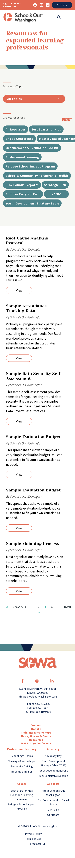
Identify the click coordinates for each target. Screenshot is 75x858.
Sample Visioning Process (32, 543)
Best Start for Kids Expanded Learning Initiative (21, 795)
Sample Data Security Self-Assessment (34, 376)
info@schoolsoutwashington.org (37, 696)
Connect (36, 725)
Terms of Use (33, 839)
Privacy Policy (33, 833)
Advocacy (53, 749)
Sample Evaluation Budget (34, 437)
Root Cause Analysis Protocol (27, 240)
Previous (16, 607)
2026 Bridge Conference (36, 743)
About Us (53, 784)
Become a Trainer (21, 771)
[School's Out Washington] (23, 17)
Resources (36, 740)
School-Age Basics (22, 756)
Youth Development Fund (53, 770)
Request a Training (22, 766)
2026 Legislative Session (53, 776)
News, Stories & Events (36, 736)
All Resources (16, 129)
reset (67, 119)
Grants (21, 784)
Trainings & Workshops (36, 732)
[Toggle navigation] (68, 17)
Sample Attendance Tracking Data (26, 308)
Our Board (53, 815)
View (19, 290)
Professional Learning (21, 749)
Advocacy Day (53, 756)
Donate (62, 5)
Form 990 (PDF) (37, 844)
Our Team (53, 809)
